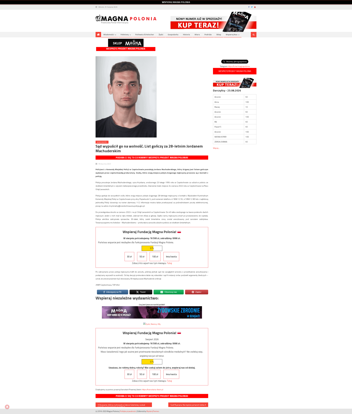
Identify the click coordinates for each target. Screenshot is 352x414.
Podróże (208, 34)
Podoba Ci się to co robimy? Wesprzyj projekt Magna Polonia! (152, 157)
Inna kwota (171, 256)
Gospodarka (173, 34)
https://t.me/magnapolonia (239, 66)
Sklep (218, 34)
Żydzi (161, 34)
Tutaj (169, 263)
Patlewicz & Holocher (144, 34)
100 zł (155, 256)
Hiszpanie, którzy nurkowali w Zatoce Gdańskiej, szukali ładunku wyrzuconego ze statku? (121, 405)
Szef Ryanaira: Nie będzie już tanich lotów (187, 404)
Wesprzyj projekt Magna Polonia (125, 48)
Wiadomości (108, 34)
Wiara (197, 34)
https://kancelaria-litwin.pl (152, 389)
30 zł (129, 256)
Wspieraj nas (231, 34)
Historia (186, 34)
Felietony (125, 34)
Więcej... (216, 148)
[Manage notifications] (7, 407)
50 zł (142, 256)
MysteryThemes (152, 411)
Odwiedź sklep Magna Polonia (126, 43)
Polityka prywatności (128, 411)
